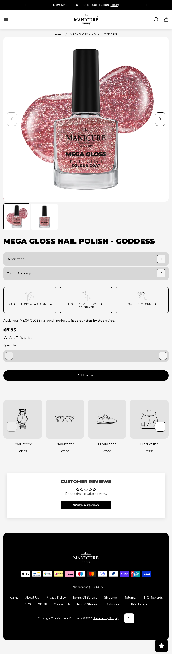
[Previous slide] (25, 5)
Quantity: (10, 345)
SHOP (114, 4)
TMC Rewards (152, 597)
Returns (130, 597)
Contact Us (62, 604)
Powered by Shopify (106, 618)
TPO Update (138, 604)
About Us (32, 597)
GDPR (42, 604)
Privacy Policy (56, 597)
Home (58, 34)
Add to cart (86, 375)
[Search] (156, 19)
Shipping (110, 597)
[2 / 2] (44, 216)
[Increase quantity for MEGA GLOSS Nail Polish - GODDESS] (163, 356)
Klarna (13, 597)
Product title (23, 444)
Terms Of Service (85, 597)
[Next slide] (146, 5)
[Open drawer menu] (6, 19)
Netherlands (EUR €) (86, 587)
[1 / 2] (16, 216)
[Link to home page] (86, 557)
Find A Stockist (88, 604)
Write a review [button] (86, 505)
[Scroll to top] (129, 618)
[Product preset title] (22, 419)
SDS (28, 604)
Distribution (114, 604)
